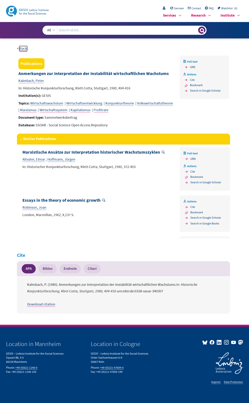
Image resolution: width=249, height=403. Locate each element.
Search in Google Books (204, 223)
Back (23, 48)
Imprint (216, 382)
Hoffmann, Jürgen (61, 159)
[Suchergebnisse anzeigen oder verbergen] (202, 30)
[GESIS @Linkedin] (219, 342)
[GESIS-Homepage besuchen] (27, 10)
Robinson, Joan (34, 207)
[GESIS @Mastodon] (240, 342)
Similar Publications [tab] (39, 139)
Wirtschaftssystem (53, 110)
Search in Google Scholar (205, 90)
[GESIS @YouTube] (233, 342)
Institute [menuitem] (228, 15)
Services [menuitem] (169, 15)
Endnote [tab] (70, 268)
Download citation (41, 304)
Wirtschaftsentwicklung (84, 103)
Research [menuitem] (198, 15)
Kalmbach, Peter (31, 80)
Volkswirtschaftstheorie (155, 103)
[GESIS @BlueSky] (206, 342)
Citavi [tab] (92, 268)
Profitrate (101, 110)
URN (192, 67)
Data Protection (233, 382)
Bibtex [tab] (48, 268)
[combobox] (125, 30)
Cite (192, 80)
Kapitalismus (80, 110)
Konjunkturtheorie (119, 103)
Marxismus (28, 110)
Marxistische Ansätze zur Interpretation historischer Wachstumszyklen (91, 152)
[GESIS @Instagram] (226, 342)
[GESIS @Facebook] (212, 342)
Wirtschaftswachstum (46, 103)
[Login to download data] (165, 8)
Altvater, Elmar (33, 159)
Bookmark (196, 85)
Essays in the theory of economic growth (61, 200)
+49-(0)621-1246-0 (26, 368)
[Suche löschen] (195, 30)
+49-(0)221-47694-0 (112, 368)
